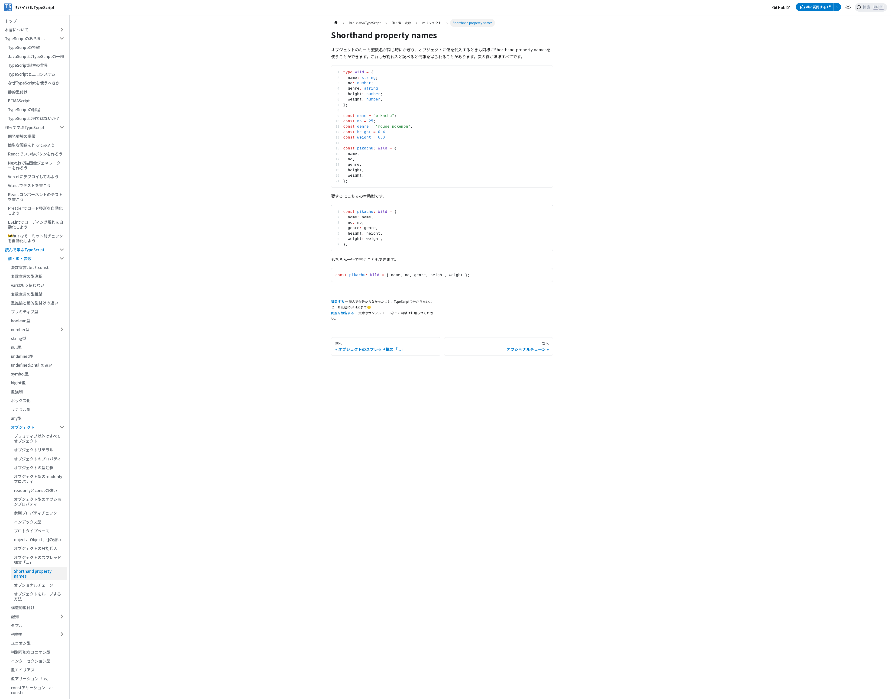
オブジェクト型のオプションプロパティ (37, 501)
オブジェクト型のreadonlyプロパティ (38, 478)
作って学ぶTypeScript (25, 127)
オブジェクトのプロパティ (37, 459)
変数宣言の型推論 (26, 294)
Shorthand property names (33, 573)
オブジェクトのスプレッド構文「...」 (37, 559)
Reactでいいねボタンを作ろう (35, 154)
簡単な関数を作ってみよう (31, 145)
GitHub (778, 7)
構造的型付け (23, 607)
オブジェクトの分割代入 (35, 548)
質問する (337, 301)
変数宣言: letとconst (30, 267)
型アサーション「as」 (31, 678)
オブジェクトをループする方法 (37, 596)
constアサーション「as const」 (32, 690)
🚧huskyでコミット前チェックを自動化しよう (35, 238)
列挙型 (17, 634)
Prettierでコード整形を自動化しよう (35, 210)
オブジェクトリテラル (33, 450)
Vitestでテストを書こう (29, 185)
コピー (544, 71)
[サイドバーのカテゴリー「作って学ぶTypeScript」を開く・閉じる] (61, 127)
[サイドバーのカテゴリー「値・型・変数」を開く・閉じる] (61, 258)
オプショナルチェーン (33, 585)
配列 (15, 616)
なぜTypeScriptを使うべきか (34, 83)
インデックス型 (27, 522)
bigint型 (18, 382)
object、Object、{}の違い (37, 539)
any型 (16, 418)
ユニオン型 (21, 643)
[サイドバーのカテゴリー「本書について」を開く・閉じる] (61, 30)
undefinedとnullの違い (31, 365)
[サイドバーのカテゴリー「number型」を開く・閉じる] (61, 329)
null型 (16, 347)
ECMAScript (19, 101)
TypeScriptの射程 (24, 109)
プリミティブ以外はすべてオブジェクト (37, 438)
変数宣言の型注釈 (26, 276)
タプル (17, 625)
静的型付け (18, 92)
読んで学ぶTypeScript (25, 249)
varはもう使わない (27, 285)
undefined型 (22, 356)
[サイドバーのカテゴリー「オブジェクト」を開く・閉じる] (61, 427)
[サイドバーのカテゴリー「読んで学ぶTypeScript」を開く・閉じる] (61, 249)
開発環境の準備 (22, 136)
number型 (20, 329)
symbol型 (20, 374)
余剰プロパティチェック (35, 513)
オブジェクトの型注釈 (33, 467)
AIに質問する (816, 6)
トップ (11, 21)
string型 (18, 338)
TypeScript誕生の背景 (28, 65)
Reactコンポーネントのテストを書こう (35, 196)
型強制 (17, 392)
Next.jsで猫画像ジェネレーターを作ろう (34, 165)
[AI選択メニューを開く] (837, 7)
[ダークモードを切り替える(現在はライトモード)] (848, 7)
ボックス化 (20, 400)
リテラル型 (21, 409)
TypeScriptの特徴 (24, 47)
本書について (16, 29)
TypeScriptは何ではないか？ (34, 118)
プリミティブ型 (24, 311)
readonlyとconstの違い (35, 490)
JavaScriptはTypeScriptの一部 (36, 56)
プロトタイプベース (31, 531)
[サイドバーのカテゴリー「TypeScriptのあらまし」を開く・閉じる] (61, 38)
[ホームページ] (335, 23)
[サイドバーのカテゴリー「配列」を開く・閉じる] (61, 616)
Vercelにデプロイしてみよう (33, 176)
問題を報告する (342, 313)
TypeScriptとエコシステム (31, 74)
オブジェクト (23, 427)
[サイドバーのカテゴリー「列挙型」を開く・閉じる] (61, 634)
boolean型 (20, 321)
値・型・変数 (20, 258)
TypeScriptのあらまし (25, 38)
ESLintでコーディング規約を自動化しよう (35, 224)
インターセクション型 (30, 661)
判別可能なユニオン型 (30, 652)
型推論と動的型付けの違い (34, 303)
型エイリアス (23, 670)
